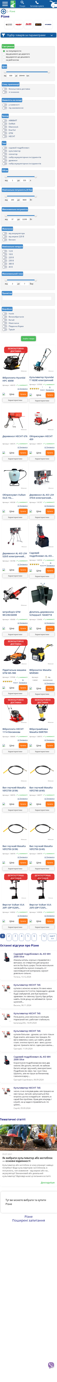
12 (44, 936)
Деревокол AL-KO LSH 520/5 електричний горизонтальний (15, 555)
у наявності (14, 104)
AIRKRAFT (13, 120)
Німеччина (14, 323)
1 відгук (42, 388)
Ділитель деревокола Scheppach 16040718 (41, 613)
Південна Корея (16, 326)
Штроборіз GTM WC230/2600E (11, 613)
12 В (11, 251)
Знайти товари (28, 339)
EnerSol (12, 130)
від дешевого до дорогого (18, 54)
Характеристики (15, 400)
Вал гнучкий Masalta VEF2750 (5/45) (41, 847)
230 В (11, 260)
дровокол (13, 160)
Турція (12, 329)
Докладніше (48, 1182)
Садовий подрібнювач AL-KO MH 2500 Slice (40, 554)
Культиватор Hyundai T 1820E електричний (41, 378)
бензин (12, 239)
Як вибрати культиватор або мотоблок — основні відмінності (27, 1159)
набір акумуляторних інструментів (25, 157)
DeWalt (12, 123)
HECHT (12, 136)
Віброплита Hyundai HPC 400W (14, 379)
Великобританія (16, 316)
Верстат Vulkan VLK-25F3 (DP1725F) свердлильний (40, 906)
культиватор (14, 151)
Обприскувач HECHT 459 (41, 437)
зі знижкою (14, 92)
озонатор (13, 154)
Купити (23, 394)
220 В (11, 257)
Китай (11, 320)
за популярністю (13, 51)
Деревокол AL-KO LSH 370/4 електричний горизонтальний (41, 496)
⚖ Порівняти (23, 389)
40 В (11, 267)
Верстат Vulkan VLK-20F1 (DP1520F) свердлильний (14, 906)
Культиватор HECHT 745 (27, 984)
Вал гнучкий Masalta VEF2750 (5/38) (14, 847)
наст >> (52, 937)
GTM (11, 133)
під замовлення (16, 108)
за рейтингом (12, 60)
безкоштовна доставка (19, 89)
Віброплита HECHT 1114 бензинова (13, 730)
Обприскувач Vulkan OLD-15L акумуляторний (14, 496)
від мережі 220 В (16, 236)
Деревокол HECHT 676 (15, 436)
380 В (11, 263)
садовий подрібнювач (19, 147)
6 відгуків (43, 564)
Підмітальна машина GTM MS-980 (14, 671)
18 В (11, 254)
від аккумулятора (17, 233)
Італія (11, 313)
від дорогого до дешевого (18, 57)
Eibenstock (13, 126)
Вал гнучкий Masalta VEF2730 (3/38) (14, 789)
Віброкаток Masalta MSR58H (40, 671)
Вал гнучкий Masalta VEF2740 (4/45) (41, 789)
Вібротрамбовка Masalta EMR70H (38, 730)
